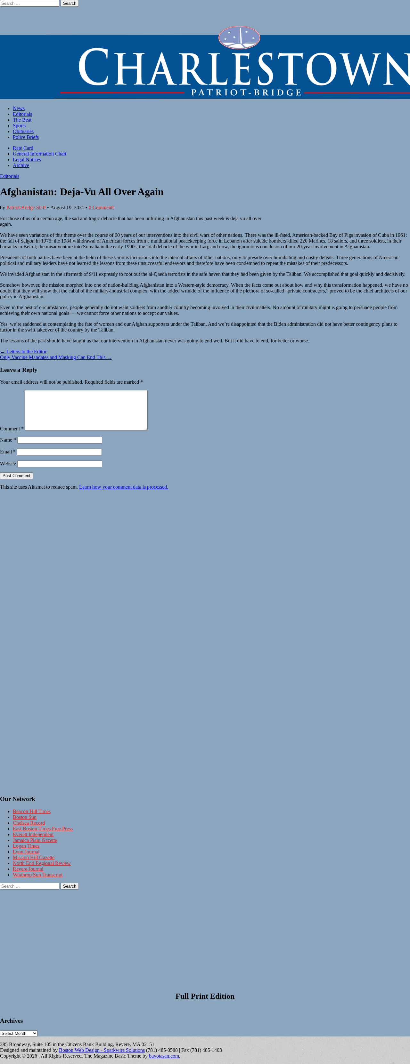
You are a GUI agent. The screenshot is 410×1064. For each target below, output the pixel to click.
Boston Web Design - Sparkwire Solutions (102, 1050)
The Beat (22, 120)
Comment (12, 428)
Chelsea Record (29, 823)
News (19, 108)
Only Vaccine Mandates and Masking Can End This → (56, 357)
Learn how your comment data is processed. (123, 487)
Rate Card (23, 148)
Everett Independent (33, 834)
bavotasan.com (164, 1056)
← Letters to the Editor (23, 351)
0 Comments (101, 207)
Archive (21, 165)
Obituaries (23, 131)
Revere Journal (28, 869)
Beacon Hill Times (32, 811)
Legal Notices (27, 159)
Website (8, 463)
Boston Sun (25, 817)
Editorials (22, 114)
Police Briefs (26, 137)
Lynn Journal (26, 851)
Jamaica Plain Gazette (35, 840)
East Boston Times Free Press (43, 828)
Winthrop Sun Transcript (37, 874)
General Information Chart (39, 153)
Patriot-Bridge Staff (26, 207)
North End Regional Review (42, 863)
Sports (19, 125)
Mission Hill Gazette (33, 857)
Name (8, 440)
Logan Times (26, 846)
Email (8, 451)
